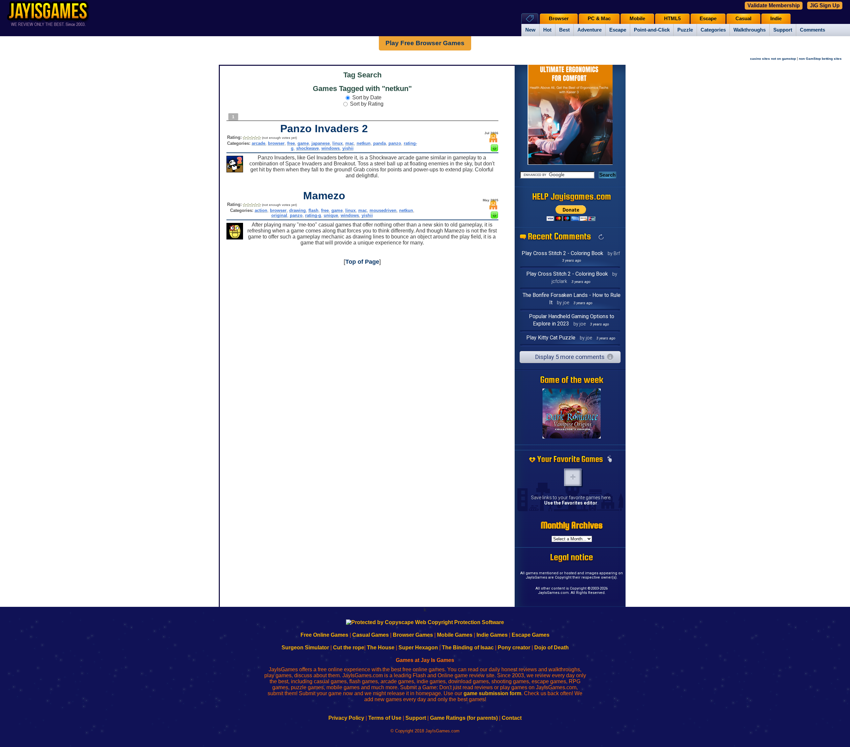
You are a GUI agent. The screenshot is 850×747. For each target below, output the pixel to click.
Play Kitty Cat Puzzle (550, 337)
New (530, 30)
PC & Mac (599, 18)
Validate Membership (773, 5)
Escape (617, 30)
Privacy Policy (346, 718)
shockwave (307, 148)
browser (276, 143)
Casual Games (370, 635)
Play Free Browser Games (425, 43)
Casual (743, 18)
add (572, 477)
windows (330, 148)
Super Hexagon (418, 647)
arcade (258, 143)
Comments (812, 30)
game (303, 143)
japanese (320, 143)
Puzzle (685, 30)
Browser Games (413, 635)
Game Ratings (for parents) (464, 718)
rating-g (313, 215)
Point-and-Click (652, 30)
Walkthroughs (749, 30)
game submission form (492, 693)
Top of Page (362, 261)
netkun (364, 143)
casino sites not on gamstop (773, 58)
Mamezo (324, 196)
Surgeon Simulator (305, 647)
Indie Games (492, 635)
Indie (776, 18)
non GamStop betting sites (820, 58)
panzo (394, 143)
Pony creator (514, 647)
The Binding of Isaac (468, 647)
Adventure (589, 30)
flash (313, 210)
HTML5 (672, 18)
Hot (547, 30)
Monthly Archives (572, 525)
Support (782, 30)
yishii (348, 148)
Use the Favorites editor (570, 503)
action (261, 210)
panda (379, 143)
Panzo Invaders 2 (324, 129)
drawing (297, 210)
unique (331, 215)
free (291, 143)
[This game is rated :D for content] (494, 149)
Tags (529, 18)
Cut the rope (348, 647)
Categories (713, 30)
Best (564, 30)
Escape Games (531, 635)
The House (380, 647)
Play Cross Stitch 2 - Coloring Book (562, 253)
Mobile (637, 18)
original (279, 215)
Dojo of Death (551, 647)
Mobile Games (454, 635)
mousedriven (383, 210)
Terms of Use (384, 718)
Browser (559, 18)
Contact (512, 718)
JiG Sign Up (825, 5)
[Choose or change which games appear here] (610, 459)
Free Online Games (324, 635)
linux (337, 143)
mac (349, 143)
